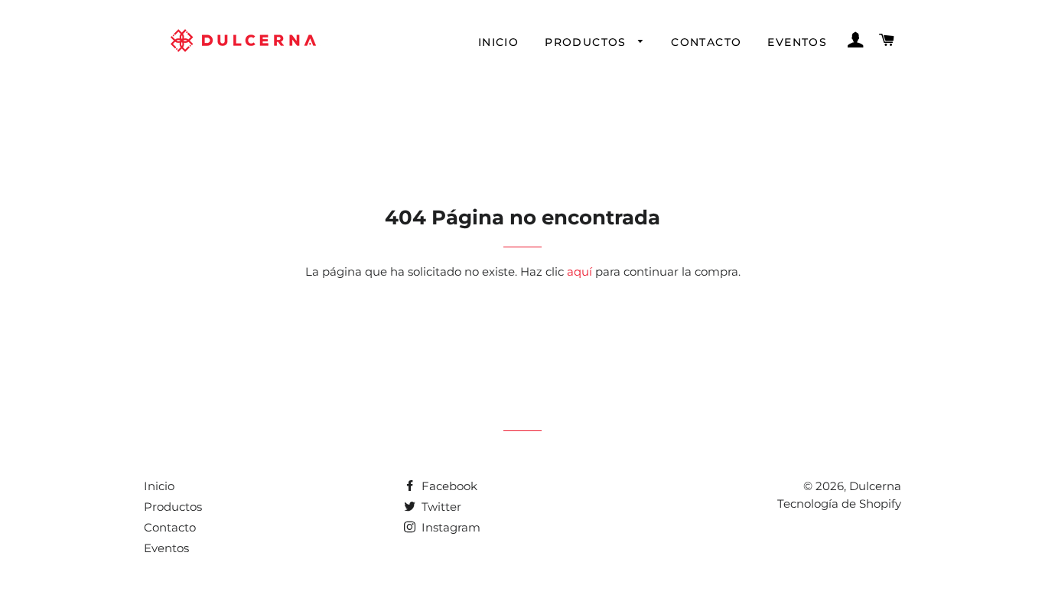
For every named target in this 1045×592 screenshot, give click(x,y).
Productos (587, 42)
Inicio (498, 42)
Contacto (706, 42)
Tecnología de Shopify (839, 503)
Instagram (449, 527)
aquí (579, 271)
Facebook (447, 486)
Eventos (797, 42)
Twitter (439, 506)
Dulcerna (875, 486)
